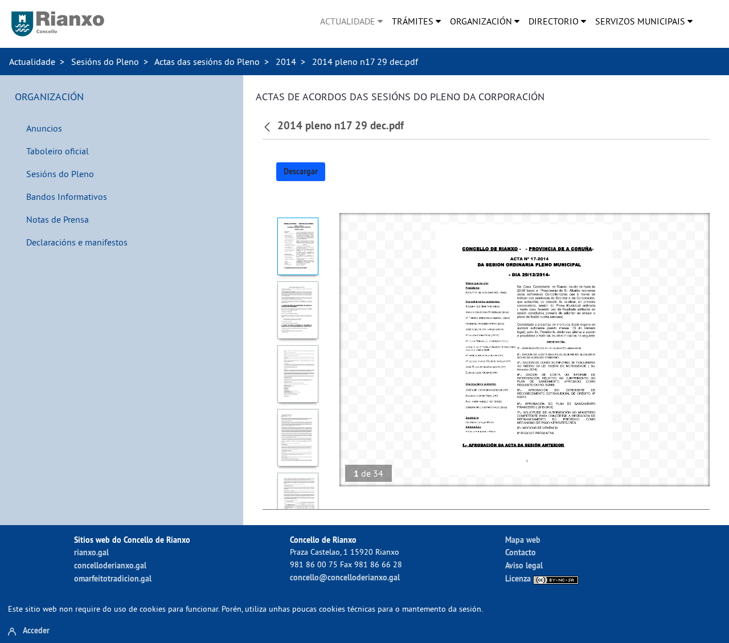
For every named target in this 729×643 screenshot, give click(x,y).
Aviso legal (524, 565)
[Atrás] (269, 126)
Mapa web (522, 539)
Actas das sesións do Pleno (207, 61)
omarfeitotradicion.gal (112, 578)
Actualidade (32, 61)
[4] (298, 437)
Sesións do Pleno (105, 61)
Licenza (519, 578)
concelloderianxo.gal (110, 565)
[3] (298, 373)
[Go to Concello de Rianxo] (58, 24)
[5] (298, 501)
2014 (286, 61)
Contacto (520, 552)
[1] (298, 246)
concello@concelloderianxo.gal (345, 577)
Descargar (301, 171)
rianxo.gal (91, 552)
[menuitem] (351, 21)
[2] (298, 310)
